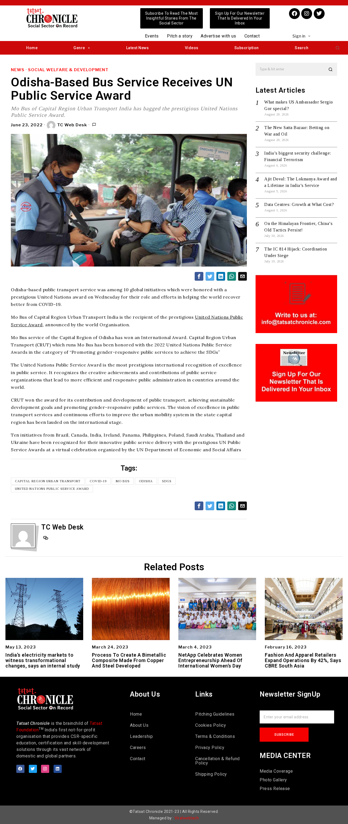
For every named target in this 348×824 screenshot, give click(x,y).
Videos (191, 48)
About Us (139, 725)
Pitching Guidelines (215, 714)
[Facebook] (294, 13)
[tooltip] (199, 276)
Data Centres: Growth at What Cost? (299, 204)
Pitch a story (180, 36)
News (17, 69)
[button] (338, 48)
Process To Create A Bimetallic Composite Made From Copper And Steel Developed (129, 660)
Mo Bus (123, 481)
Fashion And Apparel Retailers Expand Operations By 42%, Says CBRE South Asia (303, 660)
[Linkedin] (58, 769)
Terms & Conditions (215, 736)
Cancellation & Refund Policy (217, 761)
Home (32, 48)
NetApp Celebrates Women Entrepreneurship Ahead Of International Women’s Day (210, 660)
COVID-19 (98, 481)
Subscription (246, 48)
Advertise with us (218, 36)
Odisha (146, 481)
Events (152, 36)
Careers (138, 747)
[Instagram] (306, 13)
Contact (252, 36)
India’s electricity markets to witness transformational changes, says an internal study (42, 660)
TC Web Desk (72, 125)
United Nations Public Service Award (52, 489)
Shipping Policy (211, 774)
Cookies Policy (210, 725)
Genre (79, 48)
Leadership (141, 736)
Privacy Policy (209, 747)
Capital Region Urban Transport (47, 481)
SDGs (167, 481)
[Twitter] (319, 13)
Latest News (137, 48)
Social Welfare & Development (68, 69)
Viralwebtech (187, 818)
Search (301, 48)
